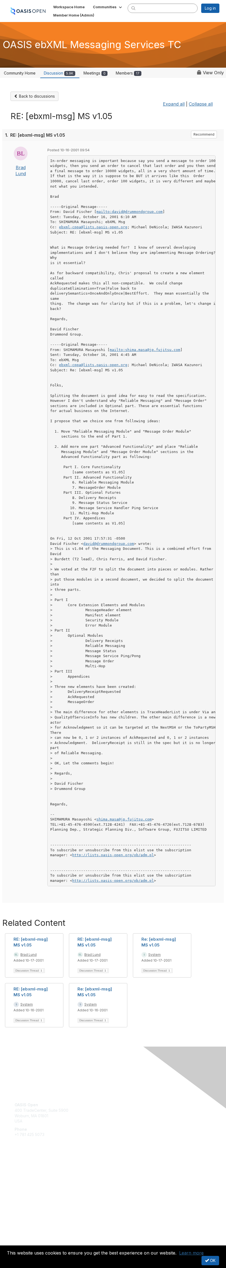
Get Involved (26, 1170)
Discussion (58, 73)
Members (127, 73)
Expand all (174, 104)
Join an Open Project (34, 1179)
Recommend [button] (203, 134)
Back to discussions (36, 96)
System (154, 955)
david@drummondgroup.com (108, 544)
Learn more (191, 1253)
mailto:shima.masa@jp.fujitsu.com (145, 350)
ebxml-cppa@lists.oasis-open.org (93, 227)
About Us (23, 1236)
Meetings (95, 73)
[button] (108, 7)
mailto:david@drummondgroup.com (129, 212)
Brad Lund (28, 955)
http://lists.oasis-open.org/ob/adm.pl (113, 855)
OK (212, 1260)
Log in (210, 8)
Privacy (21, 1242)
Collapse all (201, 104)
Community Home (20, 73)
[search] (133, 8)
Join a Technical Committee (40, 1187)
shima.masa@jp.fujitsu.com (124, 819)
